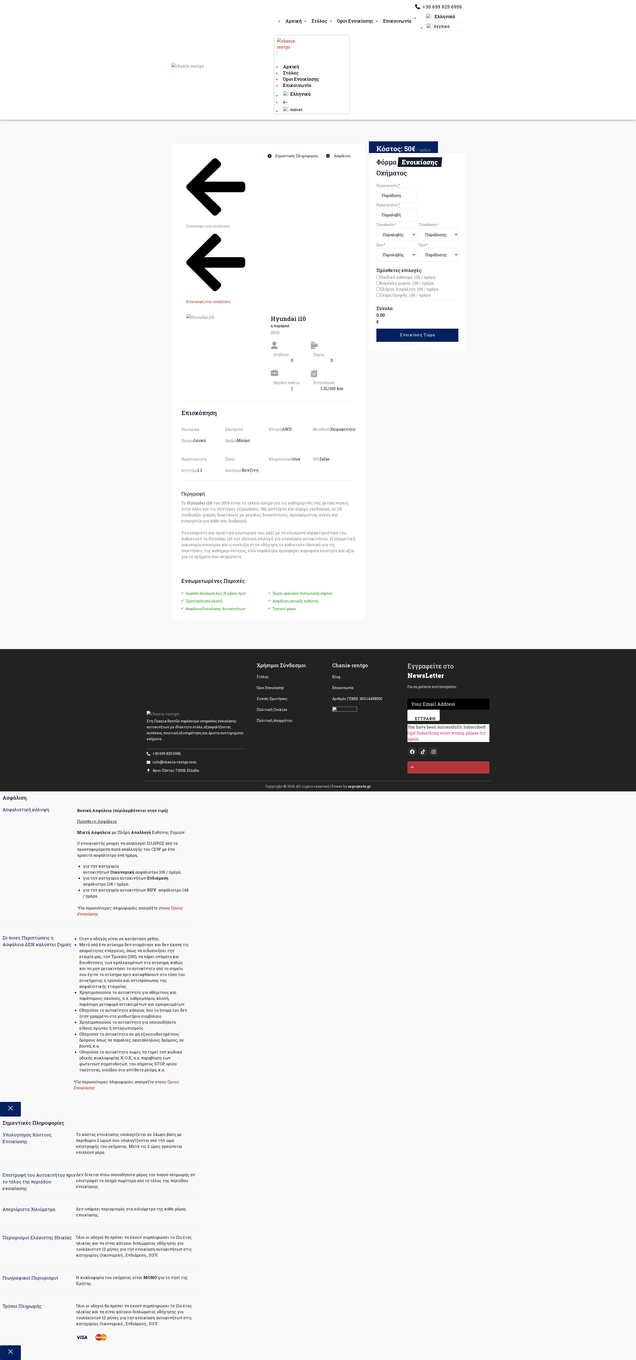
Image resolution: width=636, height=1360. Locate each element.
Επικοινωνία (297, 85)
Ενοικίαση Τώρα (417, 334)
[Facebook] (412, 751)
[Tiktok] (423, 751)
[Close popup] (10, 1109)
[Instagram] (433, 751)
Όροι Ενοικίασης (301, 79)
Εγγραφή (425, 718)
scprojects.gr (359, 786)
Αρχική (291, 67)
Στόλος (291, 73)
